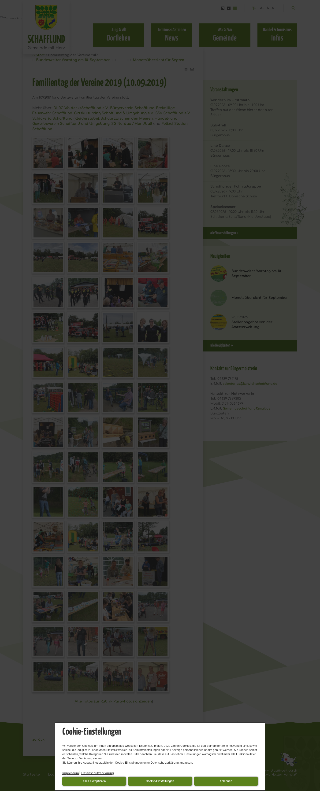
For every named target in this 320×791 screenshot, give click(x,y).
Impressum (70, 773)
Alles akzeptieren (94, 781)
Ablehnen (226, 781)
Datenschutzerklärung (97, 773)
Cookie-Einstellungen (160, 781)
